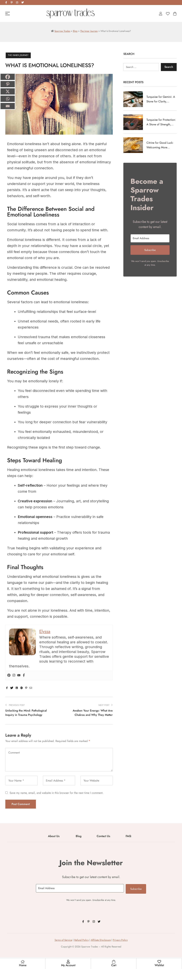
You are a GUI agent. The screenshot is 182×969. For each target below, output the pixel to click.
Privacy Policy (120, 940)
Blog (75, 31)
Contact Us (103, 836)
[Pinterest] (8, 675)
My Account (68, 965)
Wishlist (159, 965)
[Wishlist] (159, 961)
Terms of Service (63, 940)
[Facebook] (23, 675)
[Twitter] (22, 2)
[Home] (23, 961)
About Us (54, 836)
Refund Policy (81, 940)
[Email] (7, 106)
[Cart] (114, 961)
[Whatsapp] (7, 98)
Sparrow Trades (62, 31)
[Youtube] (18, 675)
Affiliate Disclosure (101, 940)
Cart (113, 965)
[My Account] (68, 961)
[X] (7, 91)
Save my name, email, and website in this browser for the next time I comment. (56, 793)
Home (22, 965)
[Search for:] (141, 67)
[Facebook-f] (6, 2)
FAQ (128, 836)
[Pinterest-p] (11, 2)
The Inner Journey (89, 31)
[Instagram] (17, 2)
